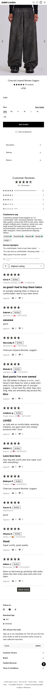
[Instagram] (4, 609)
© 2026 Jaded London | (11, 682)
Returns (9, 160)
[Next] (44, 41)
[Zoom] (41, 69)
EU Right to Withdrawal (23, 687)
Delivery (9, 152)
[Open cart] (41, 2)
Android (8, 624)
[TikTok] (15, 609)
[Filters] (5, 266)
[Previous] (2, 41)
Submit (37, 646)
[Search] (33, 2)
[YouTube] (10, 609)
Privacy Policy (32, 682)
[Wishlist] (37, 3)
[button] (19, 84)
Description (10, 145)
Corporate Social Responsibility (34, 684)
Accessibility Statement (16, 684)
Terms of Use (23, 682)
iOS (7, 619)
